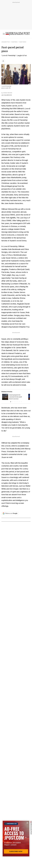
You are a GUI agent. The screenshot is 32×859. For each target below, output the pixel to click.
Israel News (14, 42)
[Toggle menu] (3, 34)
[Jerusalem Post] (17, 34)
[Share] (3, 61)
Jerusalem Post (5, 42)
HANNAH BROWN (7, 92)
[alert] (16, 838)
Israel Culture (22, 42)
